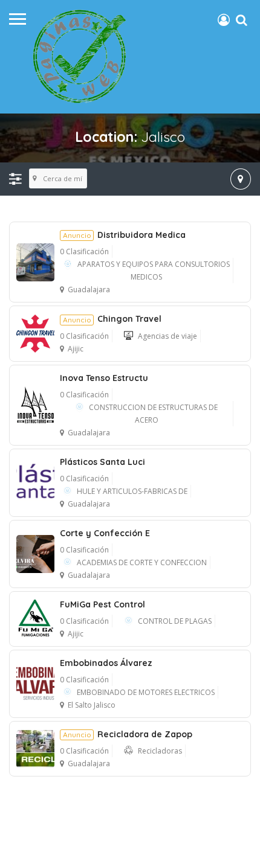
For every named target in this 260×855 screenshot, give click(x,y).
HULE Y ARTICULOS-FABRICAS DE (132, 491)
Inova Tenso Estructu (104, 378)
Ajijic (75, 349)
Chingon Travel (112, 318)
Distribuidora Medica (124, 234)
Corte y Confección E (105, 533)
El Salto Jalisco (91, 705)
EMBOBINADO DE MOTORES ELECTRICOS (146, 692)
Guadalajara (89, 289)
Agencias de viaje (167, 336)
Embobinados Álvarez (106, 663)
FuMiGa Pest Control (102, 604)
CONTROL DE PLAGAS (175, 621)
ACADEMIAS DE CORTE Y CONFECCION (142, 562)
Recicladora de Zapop (127, 734)
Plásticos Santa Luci (102, 461)
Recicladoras (160, 751)
